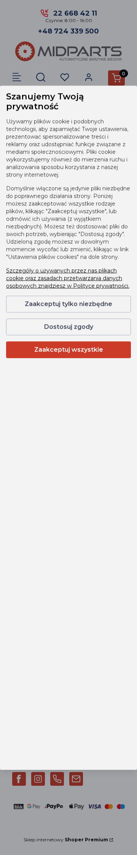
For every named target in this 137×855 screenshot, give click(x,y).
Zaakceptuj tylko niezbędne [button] (68, 303)
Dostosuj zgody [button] (68, 326)
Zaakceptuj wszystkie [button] (68, 349)
